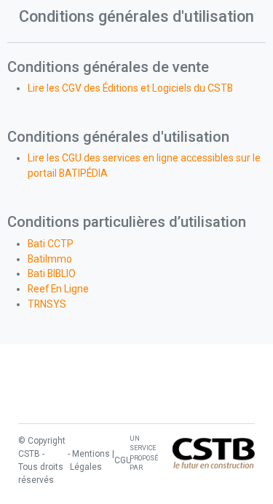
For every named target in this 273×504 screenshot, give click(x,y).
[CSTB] (214, 453)
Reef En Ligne (58, 289)
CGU (123, 460)
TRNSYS (47, 304)
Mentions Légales (90, 460)
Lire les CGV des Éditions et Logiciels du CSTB (130, 88)
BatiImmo (50, 259)
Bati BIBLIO (52, 273)
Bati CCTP (51, 243)
